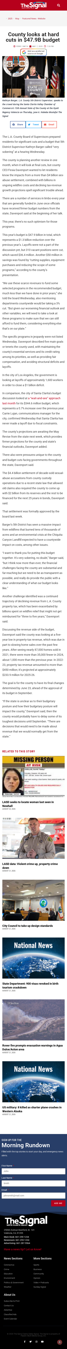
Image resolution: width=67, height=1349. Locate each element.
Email (4, 1190)
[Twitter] (30, 1342)
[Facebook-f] (25, 1342)
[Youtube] (42, 1342)
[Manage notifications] (59, 1342)
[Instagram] (36, 1342)
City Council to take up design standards (28, 925)
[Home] (4, 18)
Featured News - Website (33, 18)
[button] (8, 5)
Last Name (7, 1178)
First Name (7, 1165)
